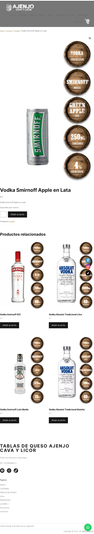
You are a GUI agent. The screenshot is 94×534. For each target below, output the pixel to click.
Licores (9, 31)
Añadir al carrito (17, 214)
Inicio (2, 31)
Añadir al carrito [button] (9, 325)
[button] (90, 38)
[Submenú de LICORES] (75, 15)
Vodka (16, 31)
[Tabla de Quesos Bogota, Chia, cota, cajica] (87, 22)
